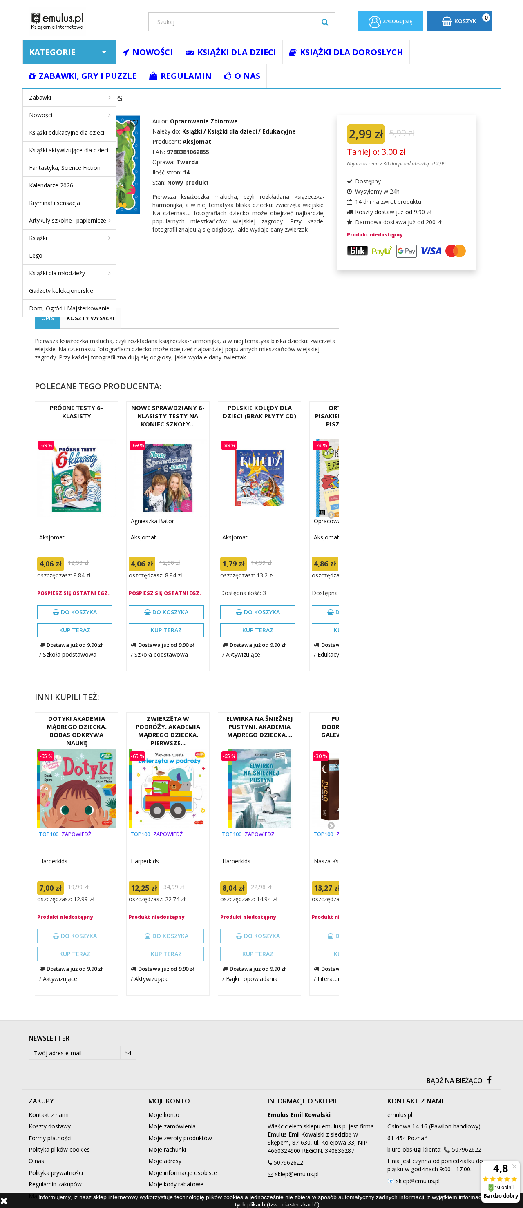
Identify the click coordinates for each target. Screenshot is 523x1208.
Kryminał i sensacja (54, 203)
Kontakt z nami (49, 1115)
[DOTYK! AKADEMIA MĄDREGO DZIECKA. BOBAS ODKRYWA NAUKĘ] (76, 788)
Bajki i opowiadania (251, 979)
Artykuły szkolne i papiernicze (67, 220)
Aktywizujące (243, 654)
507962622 (288, 1162)
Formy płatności (50, 1138)
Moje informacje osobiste (182, 1173)
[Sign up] (128, 1053)
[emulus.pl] (82, 21)
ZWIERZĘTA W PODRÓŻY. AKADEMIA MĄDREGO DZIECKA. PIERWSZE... (168, 730)
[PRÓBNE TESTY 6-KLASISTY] (76, 478)
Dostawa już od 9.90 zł (75, 645)
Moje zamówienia (172, 1126)
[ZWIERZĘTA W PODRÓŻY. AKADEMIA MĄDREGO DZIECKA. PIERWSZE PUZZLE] (168, 788)
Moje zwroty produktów (180, 1138)
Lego (35, 255)
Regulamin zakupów (55, 1184)
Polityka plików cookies (59, 1149)
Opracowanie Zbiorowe (204, 121)
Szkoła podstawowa (69, 654)
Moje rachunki (167, 1149)
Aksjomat (52, 537)
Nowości (40, 115)
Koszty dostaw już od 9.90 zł (393, 212)
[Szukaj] (325, 22)
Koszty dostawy (50, 1126)
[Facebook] (489, 1081)
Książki (38, 238)
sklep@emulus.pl (297, 1174)
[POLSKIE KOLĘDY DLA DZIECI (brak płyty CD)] (259, 478)
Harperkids (53, 861)
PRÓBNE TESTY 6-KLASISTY (76, 411)
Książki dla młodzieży (57, 273)
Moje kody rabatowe (175, 1184)
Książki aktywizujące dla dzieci (68, 150)
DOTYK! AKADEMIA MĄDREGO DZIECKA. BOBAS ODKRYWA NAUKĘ (77, 730)
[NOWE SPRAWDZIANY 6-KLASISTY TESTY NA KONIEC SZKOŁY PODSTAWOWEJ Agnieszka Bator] (168, 478)
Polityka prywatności (56, 1173)
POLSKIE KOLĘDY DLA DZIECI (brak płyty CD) (259, 411)
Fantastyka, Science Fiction (65, 168)
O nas (36, 1161)
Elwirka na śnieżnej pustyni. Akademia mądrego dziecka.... (259, 726)
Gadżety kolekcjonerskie (61, 290)
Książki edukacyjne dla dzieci (66, 132)
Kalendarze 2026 (51, 185)
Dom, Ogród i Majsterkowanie (69, 308)
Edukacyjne (332, 654)
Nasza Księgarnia (337, 861)
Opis (47, 318)
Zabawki (40, 97)
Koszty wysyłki (90, 318)
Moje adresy (164, 1161)
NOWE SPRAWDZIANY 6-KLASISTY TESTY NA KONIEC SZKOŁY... (168, 415)
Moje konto (163, 1115)
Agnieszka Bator (152, 521)
